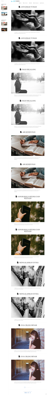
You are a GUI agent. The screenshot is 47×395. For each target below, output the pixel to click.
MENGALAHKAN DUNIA (28, 263)
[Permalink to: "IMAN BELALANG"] (27, 83)
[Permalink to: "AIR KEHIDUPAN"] (27, 145)
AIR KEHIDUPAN (28, 132)
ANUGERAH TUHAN (29, 7)
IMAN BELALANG (29, 69)
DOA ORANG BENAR (29, 325)
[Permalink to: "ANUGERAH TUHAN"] (27, 20)
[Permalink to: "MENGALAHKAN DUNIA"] (27, 276)
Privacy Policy (30, 391)
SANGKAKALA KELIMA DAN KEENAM (29, 197)
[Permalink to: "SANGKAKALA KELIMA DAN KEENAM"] (27, 211)
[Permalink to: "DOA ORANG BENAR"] (27, 338)
